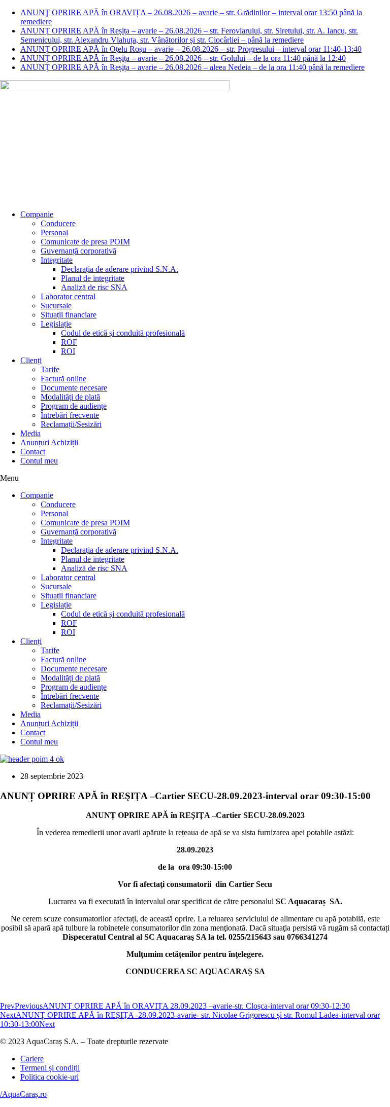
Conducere (58, 223)
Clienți (31, 360)
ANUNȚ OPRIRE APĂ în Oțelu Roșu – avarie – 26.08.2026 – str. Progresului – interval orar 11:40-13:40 (191, 49)
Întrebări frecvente (70, 415)
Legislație (56, 323)
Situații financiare (68, 314)
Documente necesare (74, 387)
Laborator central (68, 296)
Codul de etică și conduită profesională (123, 333)
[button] (195, 478)
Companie (36, 214)
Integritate (57, 260)
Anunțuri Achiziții (49, 442)
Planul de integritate (92, 278)
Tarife (50, 369)
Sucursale (56, 305)
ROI (68, 351)
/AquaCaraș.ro (23, 1094)
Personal (54, 232)
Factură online (63, 378)
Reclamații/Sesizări (71, 424)
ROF (69, 342)
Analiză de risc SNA (94, 287)
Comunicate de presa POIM (85, 241)
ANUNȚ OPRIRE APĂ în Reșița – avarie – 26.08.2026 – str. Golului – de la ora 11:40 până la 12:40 (183, 58)
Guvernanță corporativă (78, 250)
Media (30, 433)
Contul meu (39, 460)
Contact (32, 451)
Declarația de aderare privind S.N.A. (119, 269)
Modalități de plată (70, 396)
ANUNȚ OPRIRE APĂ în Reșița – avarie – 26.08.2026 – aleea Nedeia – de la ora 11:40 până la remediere (192, 67)
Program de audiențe (74, 406)
